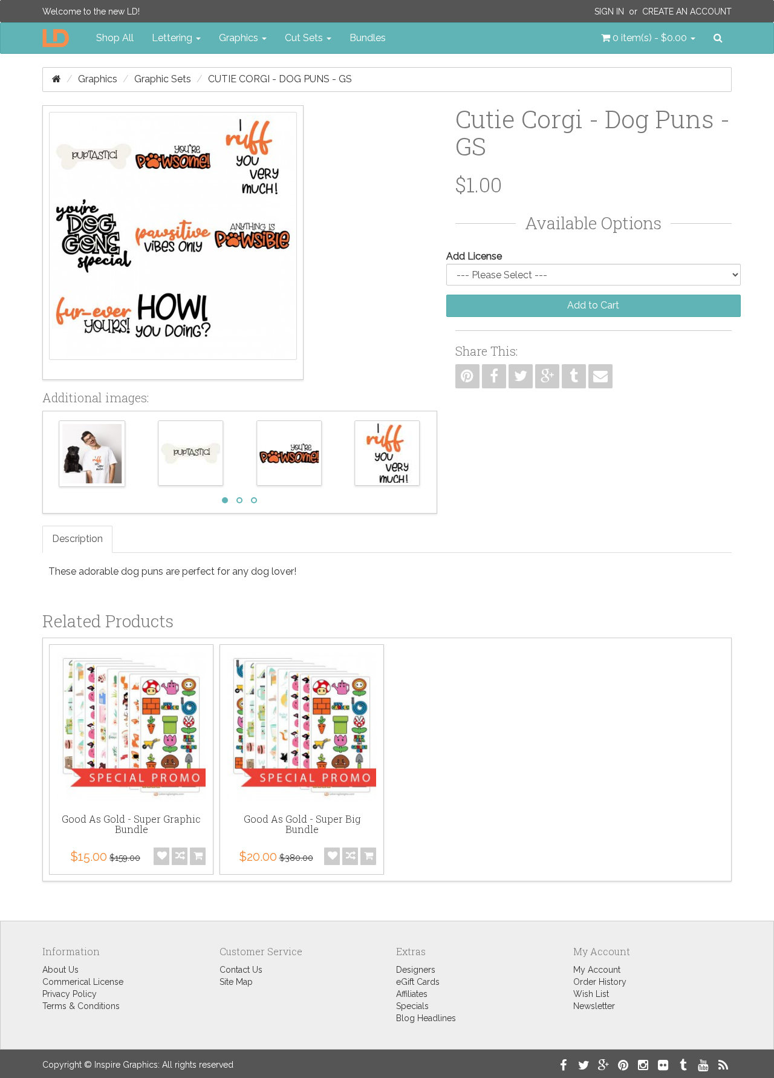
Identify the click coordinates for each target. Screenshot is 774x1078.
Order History (599, 982)
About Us (60, 970)
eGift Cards (418, 982)
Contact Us (241, 970)
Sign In (609, 11)
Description (77, 538)
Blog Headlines (426, 1018)
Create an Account (687, 11)
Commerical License (82, 982)
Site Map (236, 982)
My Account (596, 970)
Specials (412, 1006)
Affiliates (412, 994)
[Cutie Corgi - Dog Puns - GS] (173, 242)
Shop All (115, 38)
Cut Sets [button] (305, 38)
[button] (648, 38)
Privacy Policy (69, 994)
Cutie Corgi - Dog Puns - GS (280, 79)
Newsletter (594, 1006)
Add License (474, 256)
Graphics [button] (240, 38)
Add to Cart (593, 305)
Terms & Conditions (81, 1006)
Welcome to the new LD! (91, 11)
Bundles (368, 38)
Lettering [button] (173, 38)
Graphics (97, 79)
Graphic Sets (162, 79)
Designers (415, 970)
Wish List (591, 994)
